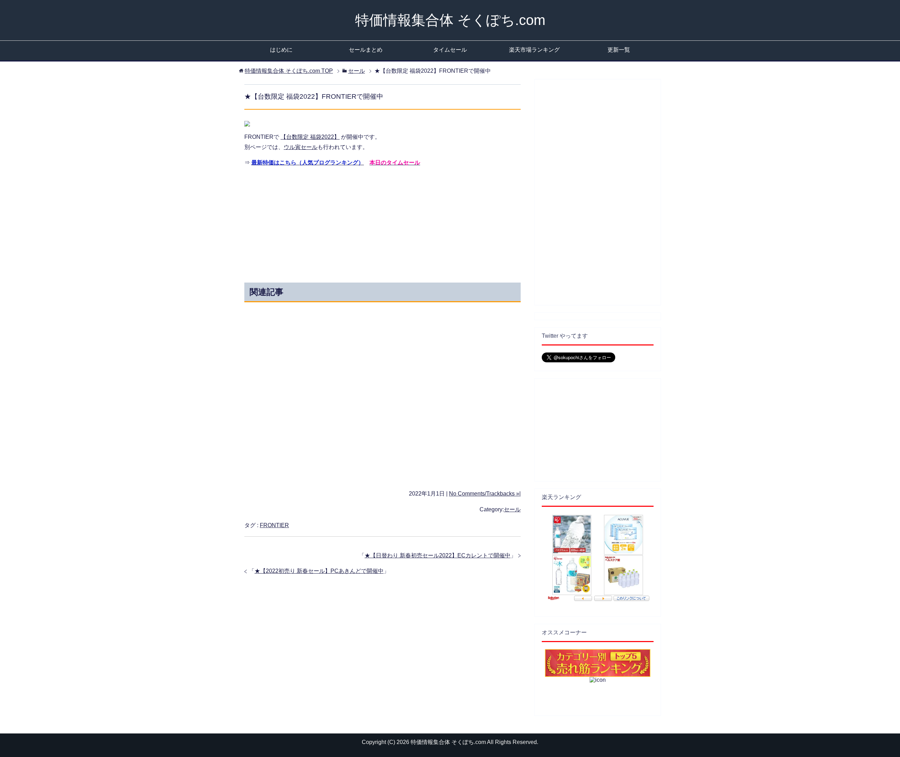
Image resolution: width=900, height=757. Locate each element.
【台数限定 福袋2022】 (310, 137)
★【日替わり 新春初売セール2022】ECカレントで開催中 (437, 555)
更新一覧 (619, 50)
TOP (289, 71)
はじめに (281, 50)
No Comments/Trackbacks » (484, 494)
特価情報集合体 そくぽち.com (450, 20)
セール (512, 509)
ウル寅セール (300, 147)
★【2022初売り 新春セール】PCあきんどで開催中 (319, 571)
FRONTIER (274, 525)
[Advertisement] (319, 223)
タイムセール (450, 50)
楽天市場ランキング (534, 50)
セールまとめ (365, 50)
